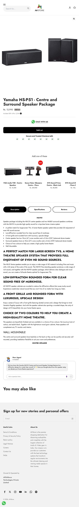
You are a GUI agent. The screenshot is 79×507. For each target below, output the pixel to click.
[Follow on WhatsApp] (31, 491)
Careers (6, 447)
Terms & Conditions (10, 432)
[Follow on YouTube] (20, 491)
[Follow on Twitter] (10, 491)
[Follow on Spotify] (36, 491)
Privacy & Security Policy (12, 436)
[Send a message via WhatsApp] (4, 503)
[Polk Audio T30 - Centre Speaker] (12, 170)
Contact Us (7, 451)
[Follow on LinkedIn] (25, 491)
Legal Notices (8, 444)
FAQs (5, 455)
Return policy (7, 440)
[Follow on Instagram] (15, 491)
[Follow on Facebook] (4, 491)
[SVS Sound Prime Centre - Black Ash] (53, 170)
